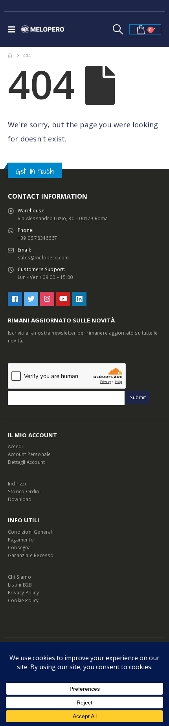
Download (20, 499)
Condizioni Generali (30, 532)
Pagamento (21, 539)
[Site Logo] (42, 29)
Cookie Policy (23, 600)
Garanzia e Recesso (31, 555)
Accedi (15, 446)
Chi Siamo (19, 577)
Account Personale (29, 454)
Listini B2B (20, 584)
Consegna (19, 547)
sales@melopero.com (43, 257)
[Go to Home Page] (10, 56)
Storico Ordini (24, 491)
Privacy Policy (23, 592)
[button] (14, 29)
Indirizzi (17, 483)
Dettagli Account (26, 462)
